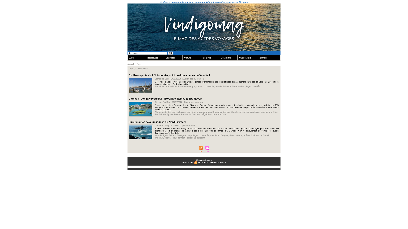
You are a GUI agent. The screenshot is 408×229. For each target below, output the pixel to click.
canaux (200, 86)
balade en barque (186, 86)
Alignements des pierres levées (170, 112)
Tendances (262, 58)
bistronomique (204, 112)
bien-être (191, 112)
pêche (167, 138)
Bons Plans (226, 58)
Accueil (130, 64)
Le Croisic (265, 135)
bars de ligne (161, 135)
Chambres (170, 58)
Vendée (256, 86)
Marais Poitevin (223, 86)
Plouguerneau (179, 138)
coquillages (192, 135)
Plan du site (187, 162)
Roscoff (201, 138)
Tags (139, 64)
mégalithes (206, 114)
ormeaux (159, 138)
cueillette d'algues (219, 135)
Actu (131, 58)
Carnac (225, 112)
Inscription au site (218, 162)
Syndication (202, 162)
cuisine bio (266, 112)
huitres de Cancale (190, 114)
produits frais (219, 114)
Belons (172, 135)
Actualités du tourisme (166, 86)
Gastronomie (245, 58)
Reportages (152, 58)
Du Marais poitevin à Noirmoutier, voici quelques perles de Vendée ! (169, 75)
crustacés (209, 86)
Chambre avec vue (240, 112)
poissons (191, 138)
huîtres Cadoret (251, 135)
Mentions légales (204, 160)
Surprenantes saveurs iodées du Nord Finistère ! (158, 122)
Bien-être (207, 58)
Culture (187, 58)
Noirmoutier (238, 86)
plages (248, 86)
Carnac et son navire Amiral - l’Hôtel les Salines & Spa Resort (165, 98)
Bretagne (216, 112)
